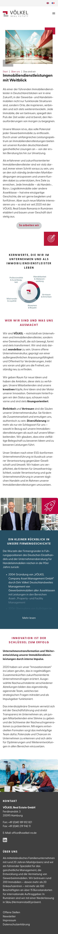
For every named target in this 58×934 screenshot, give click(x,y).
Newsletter (9, 916)
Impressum (9, 920)
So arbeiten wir (29, 225)
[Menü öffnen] (53, 13)
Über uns (15, 72)
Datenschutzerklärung (16, 924)
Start (5, 72)
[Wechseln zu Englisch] (47, 3)
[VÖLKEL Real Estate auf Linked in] (5, 840)
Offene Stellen (11, 912)
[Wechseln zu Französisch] (53, 3)
